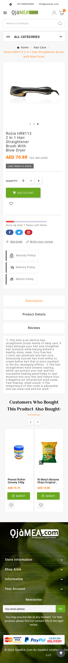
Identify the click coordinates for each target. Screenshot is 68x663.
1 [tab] (30, 124)
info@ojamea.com (49, 4)
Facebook (9, 232)
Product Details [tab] (34, 314)
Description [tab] (34, 301)
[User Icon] (54, 12)
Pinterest (28, 232)
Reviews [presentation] (34, 328)
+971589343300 (25, 4)
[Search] (60, 23)
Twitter (19, 232)
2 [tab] (34, 124)
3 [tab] (38, 124)
